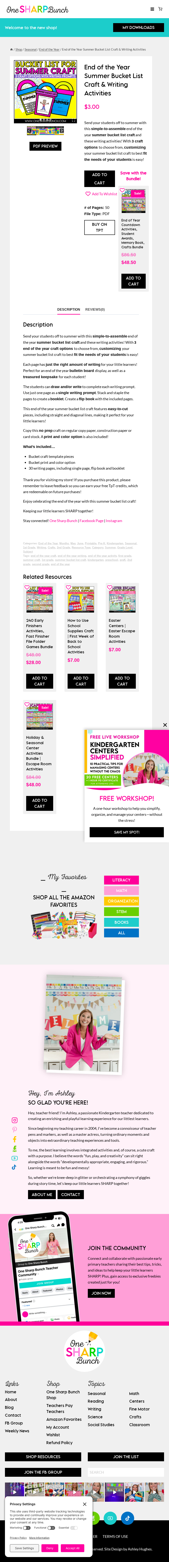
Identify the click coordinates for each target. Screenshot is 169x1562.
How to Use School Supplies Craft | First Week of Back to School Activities (81, 636)
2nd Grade (63, 547)
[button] (31, 130)
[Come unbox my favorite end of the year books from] (74, 1492)
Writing (41, 547)
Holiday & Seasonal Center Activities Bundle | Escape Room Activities (39, 753)
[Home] (11, 49)
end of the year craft (43, 555)
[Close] (165, 725)
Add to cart (39, 681)
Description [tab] (68, 309)
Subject (28, 551)
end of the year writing (72, 555)
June (80, 543)
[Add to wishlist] (27, 587)
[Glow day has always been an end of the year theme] (54, 1492)
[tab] (41, 120)
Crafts (51, 547)
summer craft (31, 560)
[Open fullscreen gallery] (73, 120)
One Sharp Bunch (63, 520)
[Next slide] (62, 131)
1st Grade (29, 547)
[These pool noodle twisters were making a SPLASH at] (34, 1492)
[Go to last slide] (29, 131)
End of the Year (48, 543)
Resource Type (81, 547)
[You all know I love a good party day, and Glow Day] (14, 1492)
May (72, 543)
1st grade (47, 560)
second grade (40, 564)
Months (64, 543)
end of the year (60, 564)
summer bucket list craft (70, 560)
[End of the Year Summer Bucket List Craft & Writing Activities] (45, 91)
